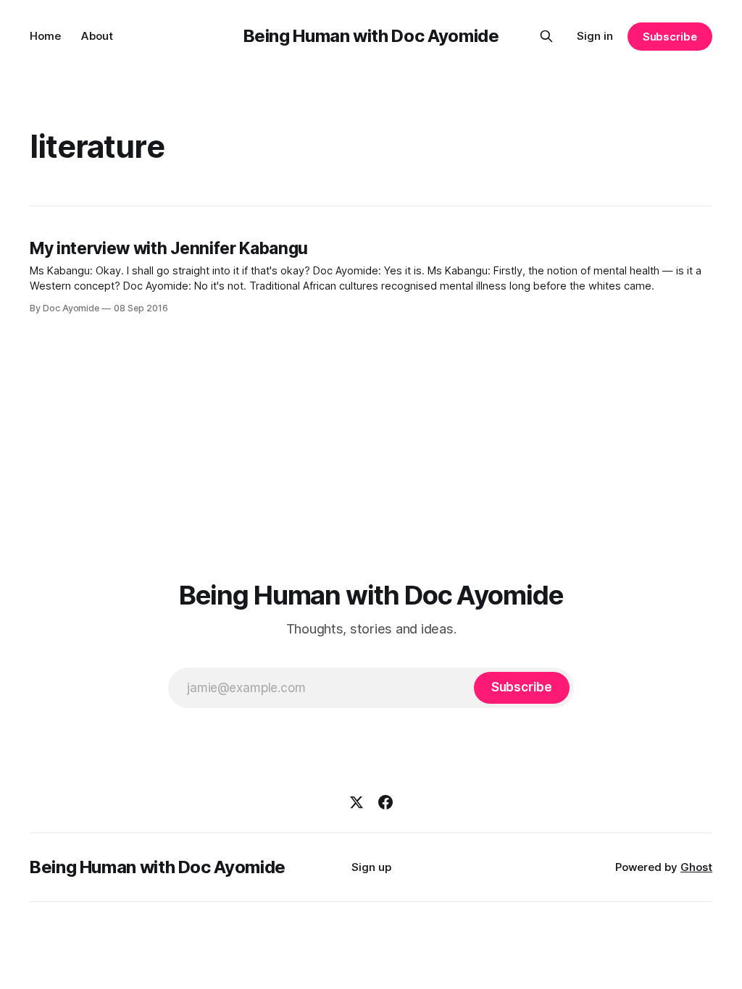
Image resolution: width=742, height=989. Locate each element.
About (97, 36)
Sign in (595, 36)
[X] (356, 802)
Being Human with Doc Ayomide (371, 35)
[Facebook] (385, 802)
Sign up (371, 867)
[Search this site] (546, 36)
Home (45, 36)
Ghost (696, 867)
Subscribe (670, 36)
